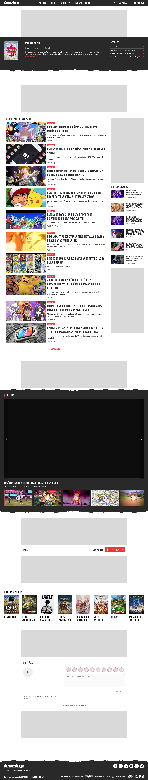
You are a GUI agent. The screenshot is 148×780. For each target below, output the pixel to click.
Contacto (7, 770)
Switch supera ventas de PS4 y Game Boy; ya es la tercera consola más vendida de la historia (75, 330)
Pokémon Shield (32, 43)
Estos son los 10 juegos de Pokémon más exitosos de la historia (75, 260)
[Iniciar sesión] (111, 3)
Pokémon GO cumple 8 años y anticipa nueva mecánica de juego (72, 129)
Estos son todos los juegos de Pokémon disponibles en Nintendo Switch (70, 216)
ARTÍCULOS (65, 3)
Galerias (51, 145)
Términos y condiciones (21, 770)
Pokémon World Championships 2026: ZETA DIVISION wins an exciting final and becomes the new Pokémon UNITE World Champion (134, 222)
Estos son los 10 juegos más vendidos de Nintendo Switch (76, 151)
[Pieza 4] (105, 498)
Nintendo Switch (43, 48)
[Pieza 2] (47, 498)
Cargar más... (56, 349)
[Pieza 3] (76, 498)
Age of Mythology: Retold (99, 620)
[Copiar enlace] (122, 549)
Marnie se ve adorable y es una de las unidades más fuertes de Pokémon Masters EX (74, 308)
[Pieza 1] (18, 498)
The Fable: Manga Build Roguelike (46, 620)
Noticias (51, 123)
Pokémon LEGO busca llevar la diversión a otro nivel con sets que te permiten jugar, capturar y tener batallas (134, 207)
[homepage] (11, 2)
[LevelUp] (65, 777)
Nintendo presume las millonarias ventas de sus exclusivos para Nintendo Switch (75, 173)
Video (87, 3)
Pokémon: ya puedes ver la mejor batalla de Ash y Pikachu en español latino (75, 238)
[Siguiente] (142, 439)
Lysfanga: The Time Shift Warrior (136, 620)
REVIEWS (78, 3)
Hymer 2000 (10, 617)
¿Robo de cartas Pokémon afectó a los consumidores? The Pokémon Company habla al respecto (74, 284)
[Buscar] (114, 3)
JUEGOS (54, 3)
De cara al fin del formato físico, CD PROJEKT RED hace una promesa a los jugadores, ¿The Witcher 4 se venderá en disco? (134, 260)
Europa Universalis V (64, 618)
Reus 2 (114, 617)
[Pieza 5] (133, 498)
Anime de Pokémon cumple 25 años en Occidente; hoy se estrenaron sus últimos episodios (74, 194)
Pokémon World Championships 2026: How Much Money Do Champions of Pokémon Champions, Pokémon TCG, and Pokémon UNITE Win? (134, 248)
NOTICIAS (43, 3)
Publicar (118, 691)
